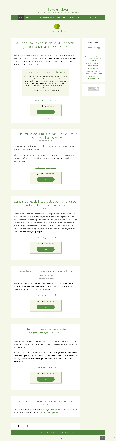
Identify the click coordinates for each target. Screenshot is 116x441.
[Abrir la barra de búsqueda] (96, 17)
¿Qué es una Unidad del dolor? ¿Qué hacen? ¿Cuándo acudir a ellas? (45, 45)
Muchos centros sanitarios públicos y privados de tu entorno (36, 55)
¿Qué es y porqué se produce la (93, 48)
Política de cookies (70, 432)
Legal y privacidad (59, 432)
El (93, 68)
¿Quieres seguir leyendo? (45, 100)
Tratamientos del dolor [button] (46, 17)
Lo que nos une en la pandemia (45, 401)
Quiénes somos (88, 17)
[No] (114, 438)
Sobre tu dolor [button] (61, 17)
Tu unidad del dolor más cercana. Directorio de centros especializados (45, 136)
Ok (102, 438)
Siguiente (24, 426)
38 (19, 426)
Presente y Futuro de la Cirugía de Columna (46, 272)
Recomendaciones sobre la (93, 64)
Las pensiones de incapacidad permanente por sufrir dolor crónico (45, 203)
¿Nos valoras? (41, 106)
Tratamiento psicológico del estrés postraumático (45, 331)
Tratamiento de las (93, 77)
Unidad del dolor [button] (30, 17)
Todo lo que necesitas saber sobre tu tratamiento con (93, 58)
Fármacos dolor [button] (74, 17)
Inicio (20, 17)
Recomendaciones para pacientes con (93, 72)
